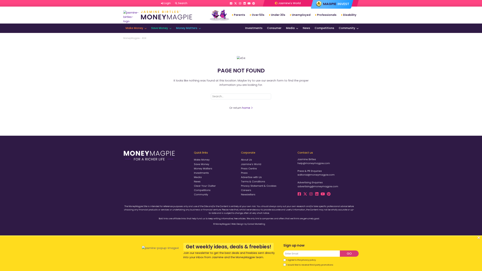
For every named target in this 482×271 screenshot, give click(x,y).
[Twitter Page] (235, 3)
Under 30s (278, 15)
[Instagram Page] (240, 3)
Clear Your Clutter (205, 185)
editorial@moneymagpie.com (316, 174)
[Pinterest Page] (253, 3)
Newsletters (248, 194)
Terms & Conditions (253, 181)
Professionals (326, 15)
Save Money (159, 28)
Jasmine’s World (251, 164)
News (306, 28)
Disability (349, 15)
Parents (239, 15)
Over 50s (258, 15)
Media (290, 28)
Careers (246, 190)
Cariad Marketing (256, 223)
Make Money (134, 28)
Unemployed (301, 15)
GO (349, 253)
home (246, 108)
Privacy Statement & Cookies (258, 185)
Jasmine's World (289, 3)
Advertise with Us (251, 177)
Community (347, 28)
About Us (246, 159)
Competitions (324, 28)
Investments (253, 28)
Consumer (274, 28)
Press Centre (249, 168)
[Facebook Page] (231, 3)
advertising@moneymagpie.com (317, 186)
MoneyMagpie (131, 38)
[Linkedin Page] (244, 3)
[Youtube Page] (249, 3)
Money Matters (186, 28)
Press (244, 172)
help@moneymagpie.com (313, 163)
